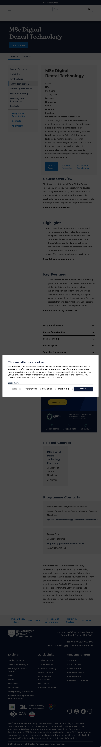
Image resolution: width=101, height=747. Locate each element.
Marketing (63, 389)
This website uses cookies (26, 362)
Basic (14, 389)
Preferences (31, 389)
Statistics (47, 389)
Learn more (13, 383)
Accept (83, 389)
